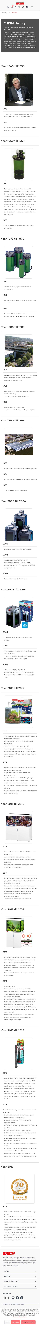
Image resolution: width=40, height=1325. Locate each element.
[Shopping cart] (18, 7)
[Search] (16, 7)
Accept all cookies (28, 1322)
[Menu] (32, 7)
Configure (15, 1322)
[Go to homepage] (20, 3)
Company (7, 1276)
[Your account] (23, 7)
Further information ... (20, 1317)
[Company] (8, 7)
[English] (27, 7)
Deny (7, 1322)
